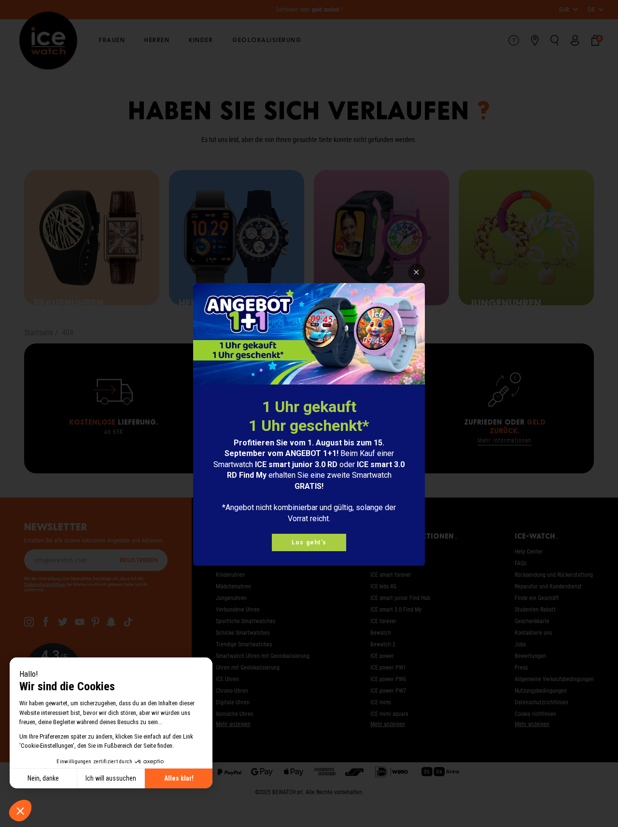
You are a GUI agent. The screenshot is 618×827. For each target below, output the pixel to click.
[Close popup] (416, 272)
